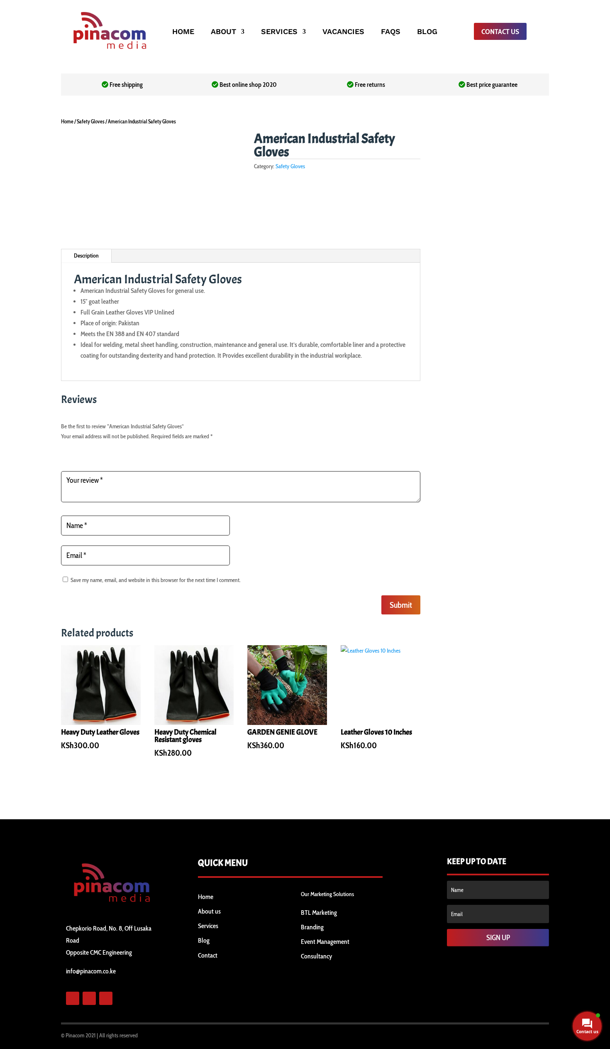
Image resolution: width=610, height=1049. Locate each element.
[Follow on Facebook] (72, 998)
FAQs (390, 32)
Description (86, 255)
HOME (183, 32)
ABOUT (223, 32)
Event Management (325, 942)
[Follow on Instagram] (105, 998)
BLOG (427, 32)
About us (209, 911)
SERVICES (279, 32)
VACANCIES (343, 32)
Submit (401, 605)
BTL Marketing (319, 912)
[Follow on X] (89, 998)
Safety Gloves (91, 121)
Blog (204, 940)
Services (208, 926)
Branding (312, 927)
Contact (207, 955)
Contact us (500, 31)
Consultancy (316, 956)
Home (67, 121)
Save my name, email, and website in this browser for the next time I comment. (156, 580)
